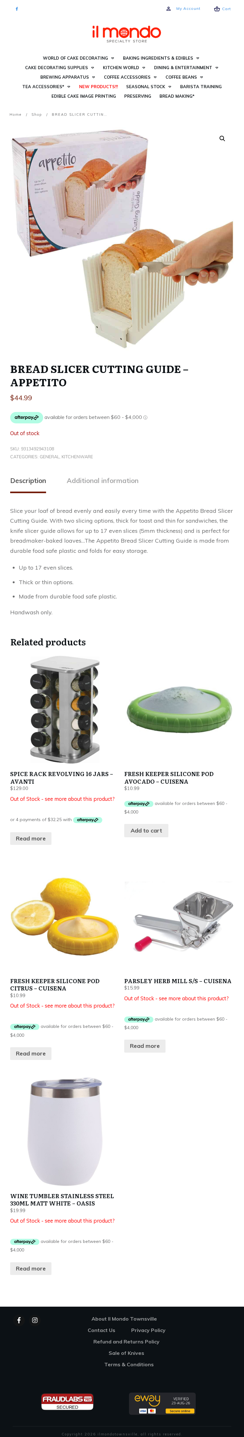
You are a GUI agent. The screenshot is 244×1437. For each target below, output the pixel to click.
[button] (222, 138)
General (49, 457)
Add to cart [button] (146, 830)
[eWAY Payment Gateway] (162, 1403)
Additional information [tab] (103, 480)
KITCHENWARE (77, 457)
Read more (31, 838)
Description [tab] (28, 480)
